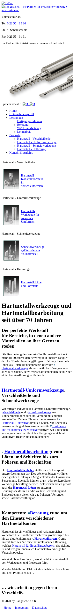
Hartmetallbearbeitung (27, 451)
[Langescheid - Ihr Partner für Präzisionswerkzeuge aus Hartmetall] (36, 10)
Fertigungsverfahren (29, 121)
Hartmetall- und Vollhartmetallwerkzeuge (34, 428)
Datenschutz (39, 607)
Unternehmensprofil (21, 114)
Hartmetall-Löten (24, 487)
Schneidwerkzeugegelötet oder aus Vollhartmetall (32, 250)
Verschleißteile (11, 412)
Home (13, 110)
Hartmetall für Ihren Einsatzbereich (33, 545)
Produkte (14, 135)
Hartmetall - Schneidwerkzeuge (36, 145)
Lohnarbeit (24, 131)
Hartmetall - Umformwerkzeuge (36, 142)
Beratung (22, 124)
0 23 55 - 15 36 (16, 23)
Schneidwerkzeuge (39, 412)
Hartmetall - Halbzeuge (31, 149)
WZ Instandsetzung (29, 128)
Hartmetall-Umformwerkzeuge (33, 390)
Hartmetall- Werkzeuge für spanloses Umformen (30, 216)
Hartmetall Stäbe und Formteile (31, 284)
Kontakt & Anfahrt (21, 152)
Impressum (21, 607)
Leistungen (16, 117)
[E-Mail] (7, 3)
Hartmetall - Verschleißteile (33, 138)
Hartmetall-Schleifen (20, 470)
